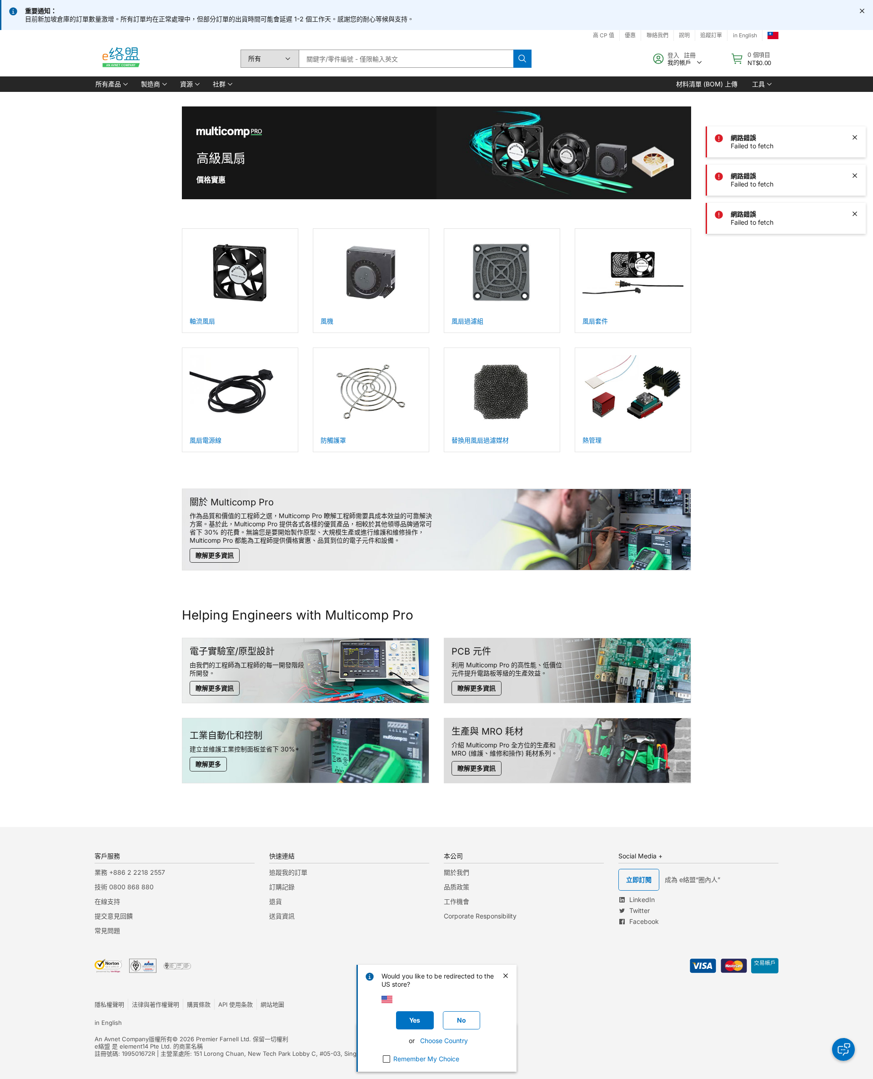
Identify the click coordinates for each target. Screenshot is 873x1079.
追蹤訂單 (711, 35)
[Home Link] (120, 58)
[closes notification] (862, 11)
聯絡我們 (657, 35)
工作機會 (456, 901)
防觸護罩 (333, 440)
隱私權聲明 (109, 1004)
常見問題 (107, 930)
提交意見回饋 (114, 916)
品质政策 (456, 887)
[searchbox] (406, 59)
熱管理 (592, 440)
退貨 (275, 901)
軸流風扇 (202, 321)
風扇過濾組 (467, 321)
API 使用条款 (235, 1004)
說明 (684, 35)
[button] (111, 84)
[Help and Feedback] (843, 1049)
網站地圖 (272, 1004)
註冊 (690, 55)
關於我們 (456, 872)
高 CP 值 (603, 35)
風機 (327, 321)
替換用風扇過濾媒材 (480, 440)
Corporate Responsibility (480, 916)
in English (745, 35)
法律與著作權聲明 (155, 1004)
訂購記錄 (282, 887)
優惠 (630, 35)
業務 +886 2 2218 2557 (130, 872)
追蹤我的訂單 (288, 872)
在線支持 (107, 901)
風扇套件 (595, 321)
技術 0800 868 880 (124, 887)
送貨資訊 (282, 916)
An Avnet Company (122, 1039)
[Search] (522, 59)
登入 (673, 55)
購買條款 (199, 1004)
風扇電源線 (205, 440)
